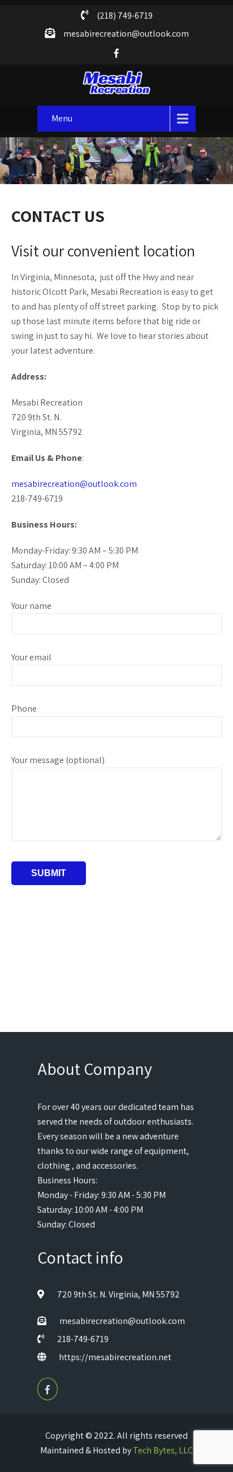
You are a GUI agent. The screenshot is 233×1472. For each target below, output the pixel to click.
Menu (61, 118)
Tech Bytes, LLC (163, 1450)
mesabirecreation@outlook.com (74, 484)
